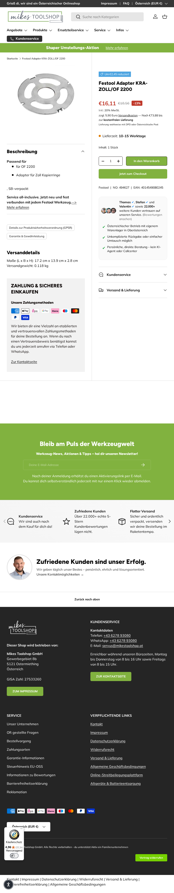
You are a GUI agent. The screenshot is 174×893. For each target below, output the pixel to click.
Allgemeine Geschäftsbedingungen (118, 766)
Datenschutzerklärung (107, 741)
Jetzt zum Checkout (132, 174)
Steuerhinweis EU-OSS (25, 766)
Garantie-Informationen (25, 758)
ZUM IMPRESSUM (25, 691)
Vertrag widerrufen (151, 857)
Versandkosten (128, 115)
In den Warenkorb (147, 161)
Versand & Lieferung (106, 758)
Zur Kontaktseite (24, 362)
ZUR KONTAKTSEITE (111, 676)
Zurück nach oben (87, 599)
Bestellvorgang (19, 741)
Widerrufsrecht (102, 749)
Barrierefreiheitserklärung (27, 783)
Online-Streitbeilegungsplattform (116, 775)
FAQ (126, 3)
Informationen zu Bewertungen (31, 775)
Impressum (109, 3)
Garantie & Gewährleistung (26, 236)
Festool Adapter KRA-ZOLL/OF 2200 (43, 58)
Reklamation (17, 792)
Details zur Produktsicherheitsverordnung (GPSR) (40, 227)
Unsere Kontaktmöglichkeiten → (60, 574)
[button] (164, 16)
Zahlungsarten (18, 749)
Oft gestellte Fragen (22, 732)
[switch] (14, 855)
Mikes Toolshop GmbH (29, 847)
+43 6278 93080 (117, 635)
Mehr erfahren (117, 48)
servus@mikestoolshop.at (122, 645)
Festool (104, 187)
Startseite (12, 58)
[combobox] (107, 16)
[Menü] (21, 829)
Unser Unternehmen (22, 724)
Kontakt (96, 724)
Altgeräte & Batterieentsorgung (115, 783)
